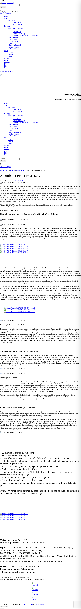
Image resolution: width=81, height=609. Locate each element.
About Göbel (17, 32)
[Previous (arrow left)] (1, 608)
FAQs (6, 64)
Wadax (12, 170)
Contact (6, 68)
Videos (10, 53)
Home (6, 16)
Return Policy (28, 604)
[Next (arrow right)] (3, 608)
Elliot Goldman (18, 24)
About (6, 18)
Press (10, 56)
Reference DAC (21, 170)
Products (7, 26)
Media (6, 51)
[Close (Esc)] (7, 606)
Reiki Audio (12, 39)
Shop (7, 170)
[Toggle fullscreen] (3, 606)
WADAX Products (14, 49)
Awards (6, 58)
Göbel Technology (19, 34)
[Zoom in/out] (1, 606)
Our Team (11, 20)
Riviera (10, 43)
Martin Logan (13, 37)
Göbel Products (13, 30)
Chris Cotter (17, 22)
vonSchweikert (13, 47)
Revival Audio (13, 41)
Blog (5, 66)
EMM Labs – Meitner (15, 28)
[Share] (5, 606)
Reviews (7, 62)
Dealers (6, 60)
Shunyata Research (14, 45)
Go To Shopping (5, 13)
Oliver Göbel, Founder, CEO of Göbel (25, 35)
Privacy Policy (39, 604)
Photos (10, 54)
